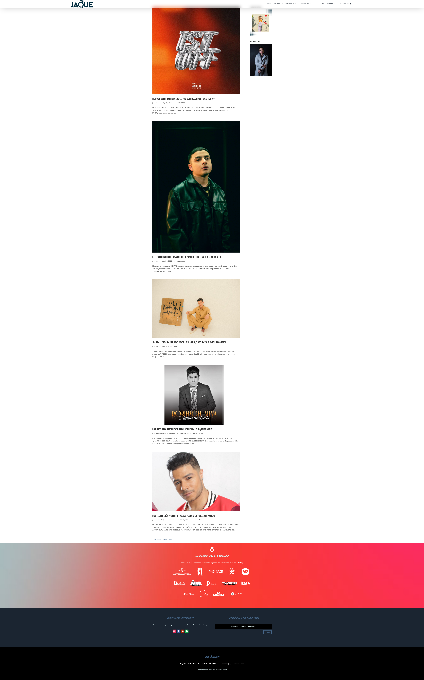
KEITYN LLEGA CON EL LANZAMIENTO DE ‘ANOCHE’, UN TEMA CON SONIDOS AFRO (186, 257)
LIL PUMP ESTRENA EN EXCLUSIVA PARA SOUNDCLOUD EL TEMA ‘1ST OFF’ (183, 99)
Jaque (158, 103)
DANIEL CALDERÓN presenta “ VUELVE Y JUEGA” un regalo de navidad (183, 516)
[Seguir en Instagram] (174, 631)
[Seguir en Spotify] (186, 631)
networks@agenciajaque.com (167, 433)
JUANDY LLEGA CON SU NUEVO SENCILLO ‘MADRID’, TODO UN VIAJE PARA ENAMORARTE (189, 342)
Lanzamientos (179, 103)
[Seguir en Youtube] (182, 631)
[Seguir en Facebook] (178, 631)
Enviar (267, 632)
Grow (176, 346)
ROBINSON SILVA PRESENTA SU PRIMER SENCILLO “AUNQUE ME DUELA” (182, 429)
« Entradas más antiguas (162, 539)
